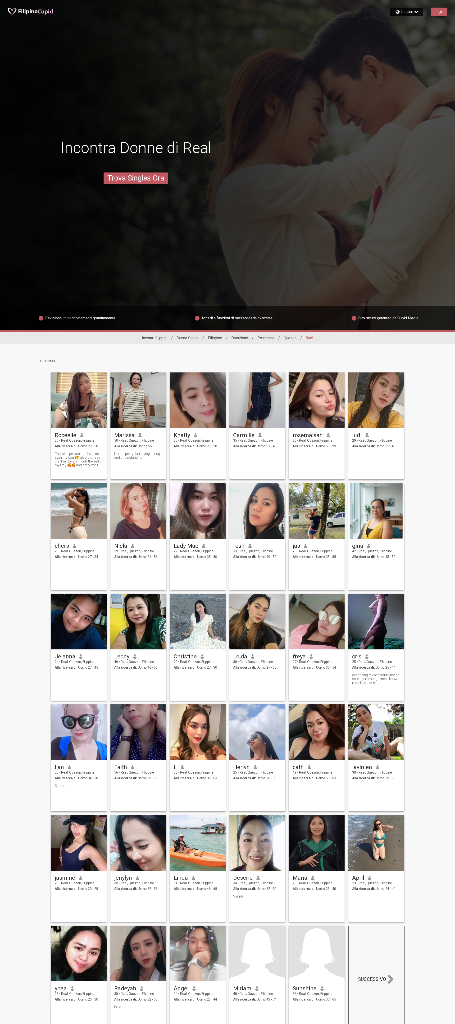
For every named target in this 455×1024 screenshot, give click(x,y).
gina (357, 546)
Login (439, 11)
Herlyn (241, 767)
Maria (300, 877)
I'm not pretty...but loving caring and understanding (137, 455)
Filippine (215, 338)
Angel (181, 988)
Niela (120, 546)
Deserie (243, 877)
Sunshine (305, 988)
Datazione (239, 338)
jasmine (65, 877)
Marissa (124, 435)
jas (296, 546)
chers (62, 546)
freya (299, 656)
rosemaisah (308, 435)
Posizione (265, 338)
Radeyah (125, 988)
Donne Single (188, 338)
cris (356, 656)
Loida (240, 656)
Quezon (290, 338)
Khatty (182, 435)
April (358, 877)
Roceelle (65, 435)
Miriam (242, 988)
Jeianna (65, 656)
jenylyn (123, 877)
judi (357, 435)
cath (298, 767)
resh (239, 546)
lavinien (362, 767)
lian (59, 767)
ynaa (61, 988)
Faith (120, 767)
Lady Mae (186, 546)
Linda (181, 877)
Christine (185, 656)
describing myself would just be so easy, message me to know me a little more (375, 678)
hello (117, 1007)
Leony (121, 656)
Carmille (244, 435)
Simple (60, 786)
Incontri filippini (154, 338)
